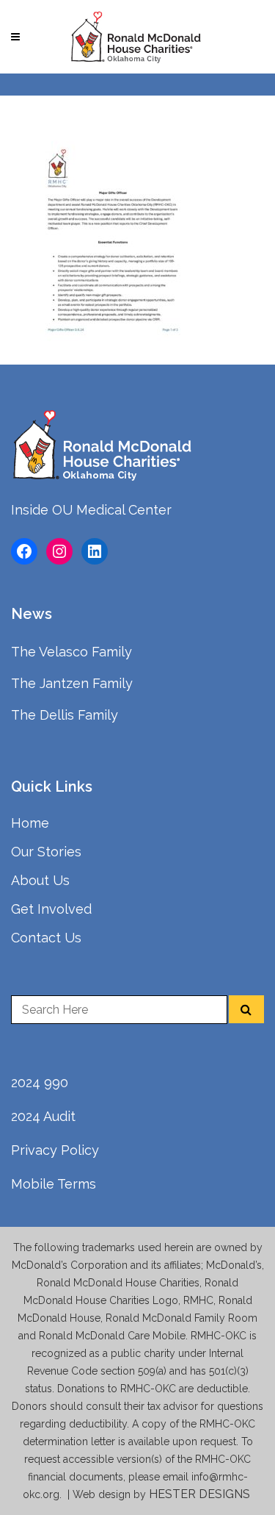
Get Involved (51, 909)
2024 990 (39, 1082)
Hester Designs (201, 1494)
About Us (40, 880)
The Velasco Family (71, 651)
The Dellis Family (64, 715)
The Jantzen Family (72, 683)
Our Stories (46, 851)
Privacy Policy (55, 1150)
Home (30, 823)
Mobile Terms (53, 1184)
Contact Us (46, 937)
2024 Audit (43, 1116)
